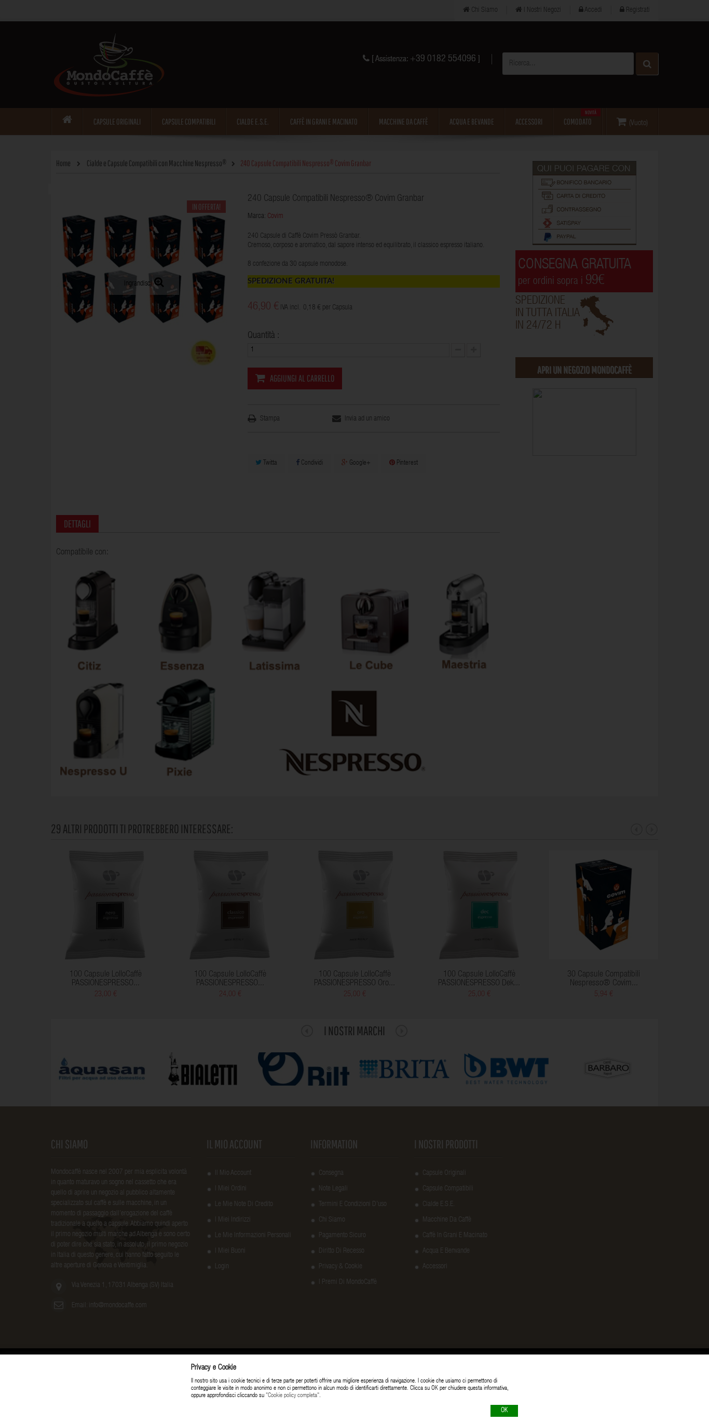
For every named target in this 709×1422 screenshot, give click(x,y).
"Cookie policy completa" (292, 1396)
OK (504, 1410)
